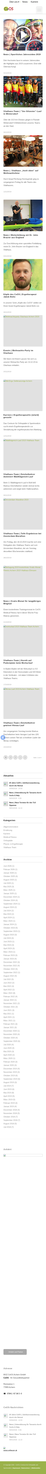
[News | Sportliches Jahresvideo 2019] (23, 35)
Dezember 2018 (10, 1110)
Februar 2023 (9, 955)
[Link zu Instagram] (33, 1471)
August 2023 (8, 935)
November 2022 (10, 965)
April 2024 (7, 917)
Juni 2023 (7, 941)
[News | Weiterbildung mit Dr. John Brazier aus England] (23, 215)
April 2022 (7, 990)
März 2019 (7, 1099)
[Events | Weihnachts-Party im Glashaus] (23, 331)
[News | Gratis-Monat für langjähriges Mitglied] (23, 581)
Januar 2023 (8, 959)
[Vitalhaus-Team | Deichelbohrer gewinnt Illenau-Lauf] (23, 703)
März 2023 (7, 952)
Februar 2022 (9, 996)
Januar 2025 (8, 893)
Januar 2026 (8, 873)
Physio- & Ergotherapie (13, 844)
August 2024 (8, 907)
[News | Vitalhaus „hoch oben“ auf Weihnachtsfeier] (23, 151)
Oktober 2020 (9, 1038)
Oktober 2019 (9, 1075)
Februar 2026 (9, 869)
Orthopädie (8, 840)
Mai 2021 (7, 1014)
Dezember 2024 (10, 897)
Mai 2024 (7, 914)
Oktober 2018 (9, 1117)
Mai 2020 (7, 1051)
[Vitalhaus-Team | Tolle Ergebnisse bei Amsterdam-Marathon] (23, 514)
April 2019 (7, 1096)
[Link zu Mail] (41, 1471)
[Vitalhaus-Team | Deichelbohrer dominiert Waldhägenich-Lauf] (23, 454)
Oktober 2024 (9, 900)
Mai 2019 (7, 1093)
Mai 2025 (7, 886)
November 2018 (10, 1113)
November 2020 (10, 1034)
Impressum (16, 1468)
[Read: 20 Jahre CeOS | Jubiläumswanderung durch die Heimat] (5, 784)
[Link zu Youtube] (37, 1471)
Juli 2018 (7, 1127)
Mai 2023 (7, 945)
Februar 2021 (9, 1024)
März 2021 (7, 1020)
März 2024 (7, 921)
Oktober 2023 (9, 928)
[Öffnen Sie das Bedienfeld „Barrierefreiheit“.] (3, 737)
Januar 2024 (8, 924)
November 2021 (10, 1003)
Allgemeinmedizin (10, 827)
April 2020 (7, 1055)
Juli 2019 (7, 1086)
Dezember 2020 (10, 1031)
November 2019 (10, 1072)
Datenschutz (25, 1468)
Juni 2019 (7, 1089)
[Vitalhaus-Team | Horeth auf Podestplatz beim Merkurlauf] (23, 640)
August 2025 (8, 880)
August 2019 (8, 1082)
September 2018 (10, 1120)
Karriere (6, 834)
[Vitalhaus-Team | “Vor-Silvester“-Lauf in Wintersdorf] (23, 91)
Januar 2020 (8, 1065)
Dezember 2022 (10, 962)
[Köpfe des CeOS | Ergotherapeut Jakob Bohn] (23, 274)
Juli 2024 (7, 911)
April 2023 (7, 948)
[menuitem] (14, 2)
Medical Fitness (10, 837)
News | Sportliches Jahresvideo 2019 (22, 54)
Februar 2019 (9, 1103)
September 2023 (10, 931)
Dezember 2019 (10, 1069)
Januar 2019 (8, 1106)
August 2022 (8, 976)
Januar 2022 (8, 1000)
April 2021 (7, 1017)
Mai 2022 (7, 986)
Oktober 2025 (9, 876)
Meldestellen (36, 1468)
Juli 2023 (7, 938)
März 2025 (7, 890)
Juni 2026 (7, 866)
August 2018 (8, 1123)
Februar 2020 (9, 1062)
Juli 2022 (7, 979)
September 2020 (10, 1041)
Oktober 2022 (9, 969)
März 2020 (7, 1058)
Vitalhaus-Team (9, 847)
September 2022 (10, 972)
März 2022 (7, 993)
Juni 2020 (7, 1048)
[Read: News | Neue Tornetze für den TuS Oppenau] (5, 804)
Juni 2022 (7, 983)
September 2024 (10, 904)
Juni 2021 (7, 1010)
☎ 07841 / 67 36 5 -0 (12, 1393)
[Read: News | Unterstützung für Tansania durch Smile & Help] (5, 794)
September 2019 (10, 1079)
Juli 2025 (7, 883)
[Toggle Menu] (39, 10)
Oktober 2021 (9, 1007)
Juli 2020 (7, 1044)
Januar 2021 (8, 1027)
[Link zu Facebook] (29, 1471)
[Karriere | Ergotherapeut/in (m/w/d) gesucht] (23, 395)
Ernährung (7, 830)
